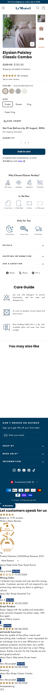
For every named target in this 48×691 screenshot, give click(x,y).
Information (12, 461)
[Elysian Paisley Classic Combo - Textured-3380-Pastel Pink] (4, 406)
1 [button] (0, 689)
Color (18, 85)
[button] (10, 75)
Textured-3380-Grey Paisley (18, 91)
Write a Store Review (10, 521)
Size (5, 99)
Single (8, 104)
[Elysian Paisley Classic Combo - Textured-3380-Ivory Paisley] (13, 406)
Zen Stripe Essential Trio (18, 593)
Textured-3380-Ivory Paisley (24, 91)
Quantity (9, 138)
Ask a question (12, 264)
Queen (19, 104)
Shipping (7, 69)
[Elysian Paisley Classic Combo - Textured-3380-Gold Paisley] (7, 406)
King (29, 104)
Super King (10, 112)
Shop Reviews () (34, 556)
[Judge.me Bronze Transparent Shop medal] (24, 530)
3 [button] (3, 689)
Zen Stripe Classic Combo (19, 673)
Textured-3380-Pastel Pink (5, 91)
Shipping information (17, 256)
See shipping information (12, 132)
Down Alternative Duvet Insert (21, 657)
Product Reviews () (12, 556)
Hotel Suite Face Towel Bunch (21, 565)
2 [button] (1, 689)
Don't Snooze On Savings (21, 423)
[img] (7, 574)
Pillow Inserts (13, 619)
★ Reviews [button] (8, 505)
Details (7, 245)
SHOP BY (8, 445)
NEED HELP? (10, 453)
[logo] (21, 7)
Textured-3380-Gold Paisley (11, 91)
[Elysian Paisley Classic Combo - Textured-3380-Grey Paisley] (10, 406)
